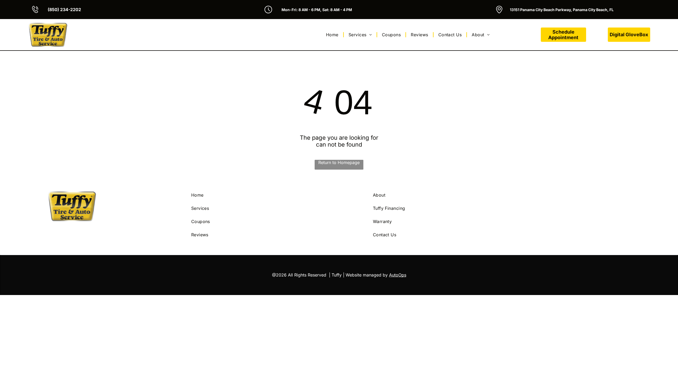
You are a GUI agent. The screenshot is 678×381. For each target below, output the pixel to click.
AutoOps (397, 275)
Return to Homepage (339, 162)
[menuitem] (333, 35)
